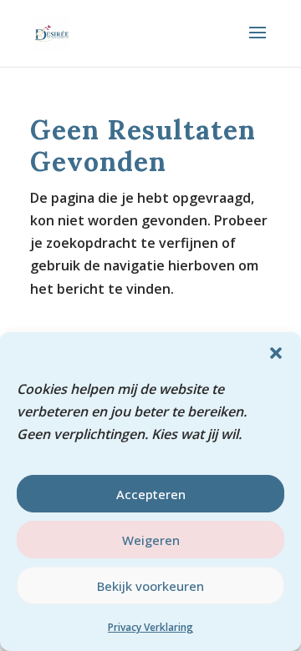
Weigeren (151, 540)
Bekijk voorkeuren (150, 586)
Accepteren (151, 494)
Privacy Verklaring (150, 627)
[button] (276, 353)
